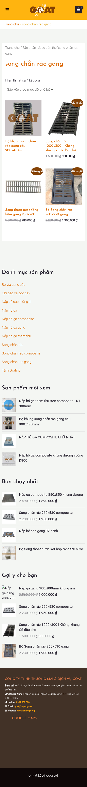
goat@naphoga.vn (23, 706)
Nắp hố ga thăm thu (16, 336)
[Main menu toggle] (7, 9)
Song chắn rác (12, 345)
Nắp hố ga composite (18, 319)
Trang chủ (11, 24)
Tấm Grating (11, 370)
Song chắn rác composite (21, 353)
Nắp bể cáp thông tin (17, 302)
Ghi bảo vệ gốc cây (16, 293)
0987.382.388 (23, 702)
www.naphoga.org (26, 710)
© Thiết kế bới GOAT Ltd (43, 775)
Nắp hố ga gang (13, 327)
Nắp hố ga (9, 310)
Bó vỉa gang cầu (13, 285)
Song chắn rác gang (16, 362)
